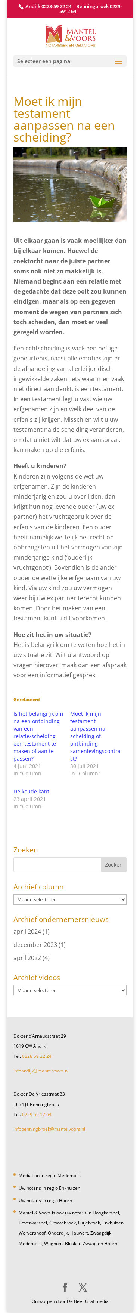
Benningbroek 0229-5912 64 (90, 9)
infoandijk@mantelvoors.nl (41, 1071)
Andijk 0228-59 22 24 (48, 6)
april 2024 (27, 932)
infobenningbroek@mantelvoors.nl (49, 1129)
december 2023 (35, 945)
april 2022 (27, 958)
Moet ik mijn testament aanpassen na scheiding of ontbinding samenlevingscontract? (95, 736)
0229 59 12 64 (37, 1114)
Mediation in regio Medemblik (50, 1175)
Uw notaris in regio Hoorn (45, 1200)
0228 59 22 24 (37, 1056)
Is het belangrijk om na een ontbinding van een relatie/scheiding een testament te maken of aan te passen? (38, 736)
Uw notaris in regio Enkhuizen (49, 1188)
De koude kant (31, 791)
